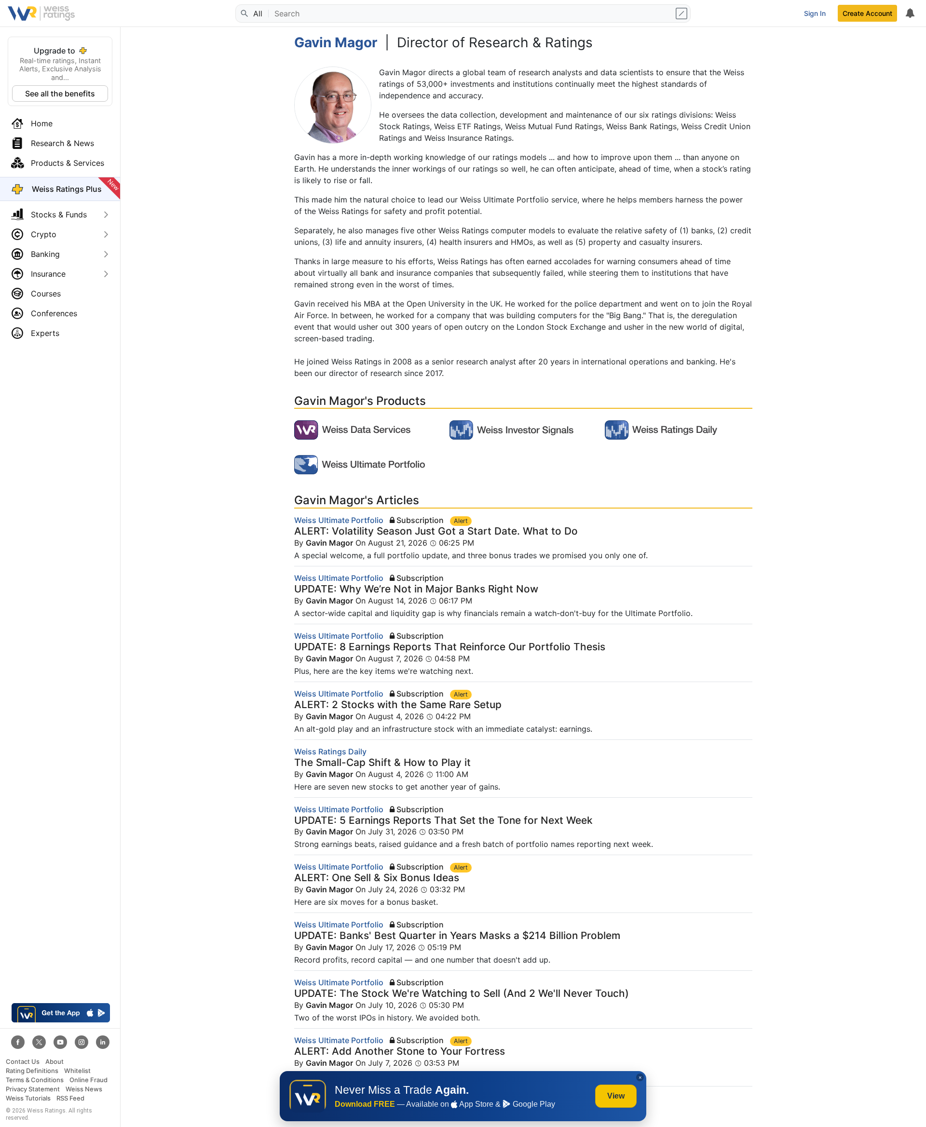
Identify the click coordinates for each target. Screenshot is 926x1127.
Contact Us (23, 1062)
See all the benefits (60, 93)
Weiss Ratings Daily (330, 751)
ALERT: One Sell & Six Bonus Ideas (376, 878)
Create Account (867, 13)
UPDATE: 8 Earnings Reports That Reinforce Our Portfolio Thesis (449, 647)
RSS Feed (70, 1098)
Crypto (43, 234)
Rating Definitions (32, 1071)
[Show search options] (682, 13)
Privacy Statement (33, 1089)
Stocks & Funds (59, 214)
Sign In (815, 13)
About (54, 1062)
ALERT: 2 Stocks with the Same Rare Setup (398, 704)
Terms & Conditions (35, 1080)
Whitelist (77, 1071)
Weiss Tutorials (28, 1098)
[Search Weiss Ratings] (243, 13)
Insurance (48, 274)
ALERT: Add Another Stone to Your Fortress (399, 1051)
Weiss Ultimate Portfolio (338, 520)
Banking (45, 254)
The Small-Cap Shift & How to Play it (382, 762)
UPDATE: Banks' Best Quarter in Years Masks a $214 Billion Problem (457, 935)
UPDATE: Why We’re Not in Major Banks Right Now (416, 589)
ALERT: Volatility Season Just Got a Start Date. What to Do (436, 531)
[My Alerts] (909, 13)
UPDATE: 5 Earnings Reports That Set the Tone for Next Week (443, 820)
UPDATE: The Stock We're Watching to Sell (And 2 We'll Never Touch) (461, 993)
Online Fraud (88, 1080)
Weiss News (84, 1089)
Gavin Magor (329, 543)
